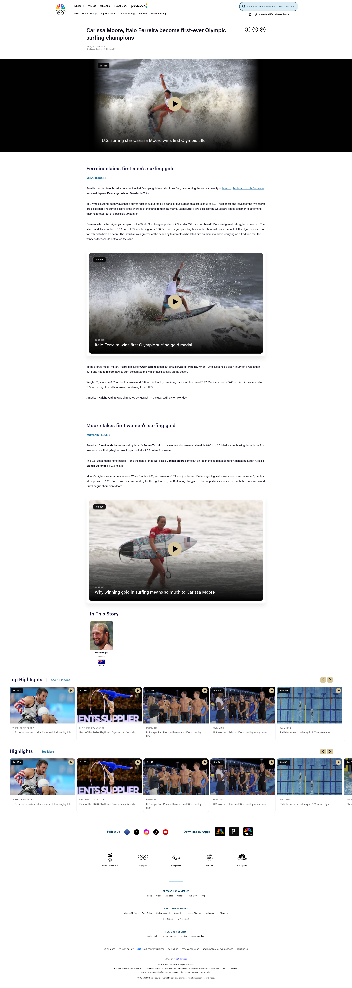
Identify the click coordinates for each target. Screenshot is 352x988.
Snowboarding (198, 936)
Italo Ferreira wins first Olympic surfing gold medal (143, 345)
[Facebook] (127, 832)
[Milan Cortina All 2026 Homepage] (64, 9)
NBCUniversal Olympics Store (218, 949)
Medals (180, 896)
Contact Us (242, 949)
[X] (136, 832)
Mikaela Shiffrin (131, 913)
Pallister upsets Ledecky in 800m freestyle (305, 732)
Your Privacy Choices (153, 949)
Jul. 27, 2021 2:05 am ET (96, 47)
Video (159, 896)
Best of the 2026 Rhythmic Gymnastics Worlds (107, 732)
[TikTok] (156, 832)
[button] (79, 7)
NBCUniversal (181, 959)
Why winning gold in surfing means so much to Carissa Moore (155, 592)
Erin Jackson (183, 919)
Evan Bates (147, 913)
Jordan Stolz (210, 913)
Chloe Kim (179, 913)
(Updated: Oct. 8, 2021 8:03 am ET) (101, 49)
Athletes (169, 896)
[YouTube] (165, 832)
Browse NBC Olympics (176, 891)
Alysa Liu (224, 913)
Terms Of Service (190, 949)
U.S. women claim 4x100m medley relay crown (240, 732)
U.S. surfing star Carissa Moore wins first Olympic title (154, 141)
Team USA (192, 896)
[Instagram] (146, 832)
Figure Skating (169, 936)
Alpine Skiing (153, 936)
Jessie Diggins (194, 913)
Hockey (184, 936)
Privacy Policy (126, 949)
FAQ (203, 896)
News (149, 896)
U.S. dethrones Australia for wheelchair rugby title (42, 732)
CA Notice (173, 949)
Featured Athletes (176, 909)
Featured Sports (176, 932)
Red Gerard (168, 919)
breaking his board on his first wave (243, 188)
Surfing (101, 657)
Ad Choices (109, 949)
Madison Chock (163, 913)
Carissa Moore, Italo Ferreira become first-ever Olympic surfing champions (156, 34)
